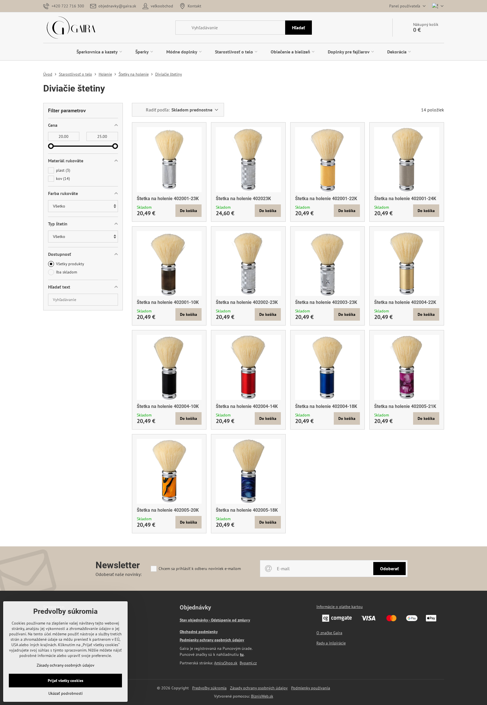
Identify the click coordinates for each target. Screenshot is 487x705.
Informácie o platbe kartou (339, 606)
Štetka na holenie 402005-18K (247, 510)
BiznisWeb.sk (262, 696)
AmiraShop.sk (225, 662)
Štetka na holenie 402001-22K (326, 198)
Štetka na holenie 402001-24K (405, 198)
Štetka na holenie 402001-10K (168, 302)
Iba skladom (66, 272)
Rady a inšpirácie (331, 643)
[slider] (51, 146)
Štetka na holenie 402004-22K (405, 302)
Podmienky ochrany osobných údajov (212, 639)
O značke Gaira (329, 632)
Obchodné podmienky (199, 631)
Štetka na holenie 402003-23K (326, 302)
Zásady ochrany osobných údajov (259, 688)
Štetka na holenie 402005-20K (168, 510)
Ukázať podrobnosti (65, 693)
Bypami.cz (248, 662)
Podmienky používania (310, 688)
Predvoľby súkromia (209, 688)
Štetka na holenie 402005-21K (405, 406)
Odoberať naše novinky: (119, 574)
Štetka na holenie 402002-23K (247, 302)
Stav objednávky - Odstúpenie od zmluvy (215, 620)
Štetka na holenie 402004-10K (168, 406)
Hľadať (298, 27)
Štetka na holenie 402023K (243, 198)
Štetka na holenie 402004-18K (326, 406)
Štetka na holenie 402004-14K (247, 406)
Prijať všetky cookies (65, 680)
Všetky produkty (70, 263)
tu (242, 654)
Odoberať (389, 568)
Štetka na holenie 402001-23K (168, 198)
